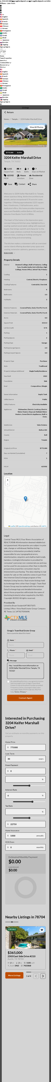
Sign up (2, 47)
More (2, 67)
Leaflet (12, 526)
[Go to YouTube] (0, 12)
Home (6, 119)
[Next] (43, 976)
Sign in (7, 47)
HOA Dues (9, 842)
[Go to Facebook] (0, 5)
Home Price (10, 742)
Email (31, 650)
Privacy (23, 692)
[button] (25, 499)
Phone (13, 650)
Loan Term (9, 754)
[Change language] (2, 14)
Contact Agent (25, 698)
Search (2, 60)
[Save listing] (42, 930)
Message (13, 660)
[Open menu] (0, 104)
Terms (16, 692)
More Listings (14, 975)
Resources (4, 65)
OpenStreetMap (24, 526)
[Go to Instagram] (0, 8)
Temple (15, 119)
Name (12, 640)
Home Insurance (12, 830)
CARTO (43, 526)
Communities (4, 62)
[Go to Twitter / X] (0, 10)
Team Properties (6, 58)
